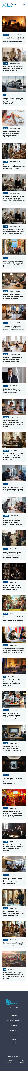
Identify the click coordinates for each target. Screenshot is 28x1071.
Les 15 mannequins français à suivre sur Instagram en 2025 (13, 944)
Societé (14, 1039)
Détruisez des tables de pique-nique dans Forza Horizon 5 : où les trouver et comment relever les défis (13, 975)
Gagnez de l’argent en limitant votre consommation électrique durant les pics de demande (14, 40)
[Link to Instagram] (17, 1007)
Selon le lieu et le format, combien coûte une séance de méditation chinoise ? (13, 296)
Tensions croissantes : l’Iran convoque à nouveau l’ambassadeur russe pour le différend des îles (12, 780)
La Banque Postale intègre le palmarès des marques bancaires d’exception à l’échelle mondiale (13, 880)
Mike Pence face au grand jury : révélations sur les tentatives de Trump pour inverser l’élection (13, 847)
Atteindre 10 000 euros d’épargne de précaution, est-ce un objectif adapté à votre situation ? (13, 423)
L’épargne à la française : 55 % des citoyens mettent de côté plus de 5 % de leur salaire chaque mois (13, 456)
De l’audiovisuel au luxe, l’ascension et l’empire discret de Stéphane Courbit (13, 391)
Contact (14, 1023)
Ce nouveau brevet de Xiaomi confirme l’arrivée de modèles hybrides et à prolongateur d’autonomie (13, 100)
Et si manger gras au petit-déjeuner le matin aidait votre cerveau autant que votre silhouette (13, 134)
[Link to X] (11, 1007)
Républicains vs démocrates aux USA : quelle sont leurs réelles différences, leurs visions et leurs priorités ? (12, 554)
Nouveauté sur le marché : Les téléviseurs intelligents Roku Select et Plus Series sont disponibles (13, 682)
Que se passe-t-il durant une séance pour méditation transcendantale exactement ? (13, 328)
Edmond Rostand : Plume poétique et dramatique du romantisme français (12, 587)
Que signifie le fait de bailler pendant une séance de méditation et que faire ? (12, 359)
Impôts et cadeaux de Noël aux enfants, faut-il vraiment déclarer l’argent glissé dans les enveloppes (14, 199)
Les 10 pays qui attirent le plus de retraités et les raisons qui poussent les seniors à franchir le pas (13, 264)
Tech (14, 1042)
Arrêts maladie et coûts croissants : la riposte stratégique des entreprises (12, 748)
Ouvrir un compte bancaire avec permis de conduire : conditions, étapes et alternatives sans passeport (12, 521)
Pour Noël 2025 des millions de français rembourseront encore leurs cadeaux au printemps (13, 231)
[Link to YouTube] (14, 1007)
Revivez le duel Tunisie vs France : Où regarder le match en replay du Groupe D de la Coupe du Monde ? (13, 814)
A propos (14, 1025)
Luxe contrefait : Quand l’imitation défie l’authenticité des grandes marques (13, 913)
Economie (14, 1036)
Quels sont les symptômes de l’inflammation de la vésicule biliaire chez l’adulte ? (13, 68)
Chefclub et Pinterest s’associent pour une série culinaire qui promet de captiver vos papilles (12, 716)
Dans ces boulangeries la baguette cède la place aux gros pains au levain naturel (14, 166)
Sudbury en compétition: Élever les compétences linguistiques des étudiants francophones (13, 650)
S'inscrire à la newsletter (14, 1020)
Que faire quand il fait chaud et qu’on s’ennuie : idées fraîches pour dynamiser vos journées (13, 618)
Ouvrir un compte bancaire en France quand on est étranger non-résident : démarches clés (13, 489)
